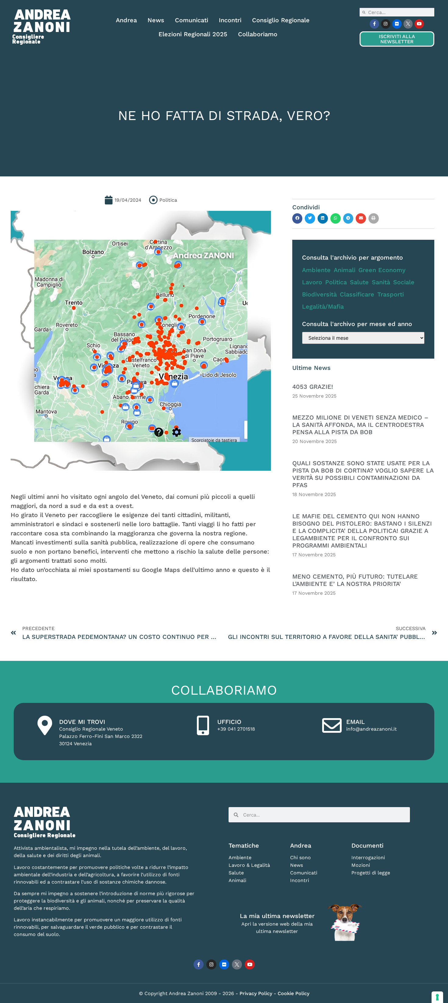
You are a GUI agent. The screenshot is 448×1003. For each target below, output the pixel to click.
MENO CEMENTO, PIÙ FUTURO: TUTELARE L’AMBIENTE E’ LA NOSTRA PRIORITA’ (355, 580)
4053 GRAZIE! (312, 386)
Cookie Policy (293, 993)
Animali (344, 270)
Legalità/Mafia (323, 306)
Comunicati (191, 20)
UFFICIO (229, 721)
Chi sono (300, 857)
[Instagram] (385, 24)
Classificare (357, 294)
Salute (359, 282)
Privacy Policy (257, 993)
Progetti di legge (370, 873)
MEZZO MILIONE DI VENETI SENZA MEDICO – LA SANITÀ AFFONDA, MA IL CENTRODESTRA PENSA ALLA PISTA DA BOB (360, 425)
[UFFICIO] (203, 725)
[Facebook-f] (374, 24)
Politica (336, 282)
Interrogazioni (368, 857)
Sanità (381, 282)
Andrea (126, 20)
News (156, 20)
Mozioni (360, 865)
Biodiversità (319, 294)
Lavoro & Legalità (249, 865)
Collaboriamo (257, 34)
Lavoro (312, 282)
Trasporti (390, 294)
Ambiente (316, 270)
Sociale (403, 282)
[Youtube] (419, 24)
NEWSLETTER (397, 39)
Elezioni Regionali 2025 (192, 34)
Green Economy (382, 270)
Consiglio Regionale (281, 20)
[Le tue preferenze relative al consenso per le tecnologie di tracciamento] (437, 997)
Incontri (230, 20)
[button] (297, 218)
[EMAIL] (332, 725)
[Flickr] (397, 24)
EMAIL (355, 721)
